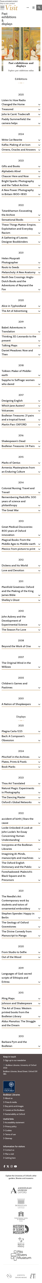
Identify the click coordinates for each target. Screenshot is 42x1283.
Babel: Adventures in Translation (14, 329)
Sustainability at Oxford (15, 1114)
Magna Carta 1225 (12, 731)
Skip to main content (7, 3)
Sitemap (8, 1138)
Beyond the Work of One (16, 646)
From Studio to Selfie (14, 952)
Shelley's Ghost (10, 600)
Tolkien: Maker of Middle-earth (17, 373)
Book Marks (8, 766)
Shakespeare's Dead (13, 441)
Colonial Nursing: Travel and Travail (18, 490)
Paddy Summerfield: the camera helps (16, 121)
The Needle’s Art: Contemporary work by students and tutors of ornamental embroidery (16, 902)
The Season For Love (14, 629)
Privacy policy (11, 1126)
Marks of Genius (11, 462)
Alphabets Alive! (11, 171)
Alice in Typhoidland (14, 306)
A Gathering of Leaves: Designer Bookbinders (15, 239)
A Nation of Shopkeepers (16, 704)
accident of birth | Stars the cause (17, 821)
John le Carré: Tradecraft (16, 114)
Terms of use (10, 1134)
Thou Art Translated (13, 783)
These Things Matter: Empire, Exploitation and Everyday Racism (19, 228)
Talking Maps (9, 345)
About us (8, 1098)
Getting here (10, 1158)
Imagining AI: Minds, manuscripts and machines (17, 856)
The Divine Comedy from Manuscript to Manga (17, 933)
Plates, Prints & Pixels (14, 761)
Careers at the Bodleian (15, 1110)
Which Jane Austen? (13, 405)
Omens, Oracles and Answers (19, 149)
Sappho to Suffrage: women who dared (18, 382)
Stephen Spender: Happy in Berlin (18, 915)
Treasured (7, 109)
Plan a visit (9, 1154)
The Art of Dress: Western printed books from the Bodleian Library (16, 1012)
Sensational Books (12, 219)
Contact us (9, 1150)
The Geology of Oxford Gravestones (15, 924)
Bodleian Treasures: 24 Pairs (18, 446)
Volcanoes (8, 410)
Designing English (12, 400)
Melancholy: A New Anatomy (18, 272)
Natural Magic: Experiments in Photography (18, 790)
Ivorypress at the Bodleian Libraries (17, 847)
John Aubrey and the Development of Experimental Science (14, 620)
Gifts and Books (11, 166)
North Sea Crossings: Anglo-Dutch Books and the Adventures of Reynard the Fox (18, 283)
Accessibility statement (14, 1122)
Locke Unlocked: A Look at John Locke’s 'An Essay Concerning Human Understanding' (17, 834)
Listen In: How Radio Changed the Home (14, 102)
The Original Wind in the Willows (16, 665)
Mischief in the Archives (15, 756)
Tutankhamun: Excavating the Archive (17, 212)
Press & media (11, 1102)
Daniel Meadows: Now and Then (17, 352)
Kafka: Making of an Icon (16, 144)
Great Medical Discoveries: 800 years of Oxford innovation (17, 531)
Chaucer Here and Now (15, 176)
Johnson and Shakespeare (17, 1003)
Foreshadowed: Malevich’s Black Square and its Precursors (17, 875)
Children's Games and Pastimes (14, 685)
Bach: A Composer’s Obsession (13, 738)
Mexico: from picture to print (18, 548)
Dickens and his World (15, 565)
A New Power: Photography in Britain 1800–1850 (18, 192)
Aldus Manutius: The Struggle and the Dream (19, 1023)
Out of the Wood (11, 957)
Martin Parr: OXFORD (14, 424)
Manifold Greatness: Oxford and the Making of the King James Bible (18, 591)
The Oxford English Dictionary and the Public (17, 865)
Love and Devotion (13, 570)
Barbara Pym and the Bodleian (14, 1044)
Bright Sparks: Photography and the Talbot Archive (18, 183)
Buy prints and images (14, 1106)
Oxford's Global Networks (17, 802)
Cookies (8, 1130)
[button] (28, 7)
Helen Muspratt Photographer (11, 260)
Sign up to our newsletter (15, 1060)
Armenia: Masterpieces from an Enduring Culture (18, 469)
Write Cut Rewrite (12, 139)
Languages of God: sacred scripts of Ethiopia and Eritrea (17, 977)
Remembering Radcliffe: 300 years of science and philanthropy (19, 501)
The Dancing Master (13, 797)
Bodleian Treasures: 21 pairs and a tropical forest (18, 417)
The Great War (10, 510)
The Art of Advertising (14, 311)
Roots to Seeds (10, 267)
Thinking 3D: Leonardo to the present (19, 338)
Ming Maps (8, 998)
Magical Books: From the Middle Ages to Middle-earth (18, 542)
